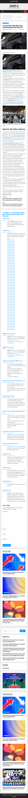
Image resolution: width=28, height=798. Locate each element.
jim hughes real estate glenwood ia (12, 431)
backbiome (5, 490)
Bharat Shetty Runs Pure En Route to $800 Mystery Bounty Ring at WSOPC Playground (12, 198)
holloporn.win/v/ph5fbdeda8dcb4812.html (13, 411)
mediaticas (5, 454)
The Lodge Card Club (18, 95)
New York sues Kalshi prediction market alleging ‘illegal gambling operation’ (13, 658)
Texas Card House (7, 70)
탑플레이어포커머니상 (8, 333)
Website (5, 539)
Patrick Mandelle (7, 29)
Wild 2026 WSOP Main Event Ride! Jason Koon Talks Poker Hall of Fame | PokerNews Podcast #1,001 (14, 654)
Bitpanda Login (11, 240)
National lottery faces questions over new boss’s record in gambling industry (14, 562)
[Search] (21, 11)
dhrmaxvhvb (6, 481)
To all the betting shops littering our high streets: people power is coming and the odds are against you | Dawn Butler (14, 609)
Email (4, 534)
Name (4, 529)
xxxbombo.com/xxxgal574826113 (11, 361)
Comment (5, 511)
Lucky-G (14, 6)
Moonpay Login (11, 262)
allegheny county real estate (14, 434)
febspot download (7, 396)
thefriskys (5, 467)
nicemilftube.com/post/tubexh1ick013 (13, 380)
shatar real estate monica (9, 443)
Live (25, 11)
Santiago (5, 230)
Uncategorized (5, 23)
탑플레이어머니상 (7, 347)
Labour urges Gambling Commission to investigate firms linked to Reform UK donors (14, 585)
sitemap (5, 218)
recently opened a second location (15, 101)
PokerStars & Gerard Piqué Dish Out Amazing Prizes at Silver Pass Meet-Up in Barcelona (13, 204)
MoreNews (21, 795)
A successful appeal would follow (11, 143)
